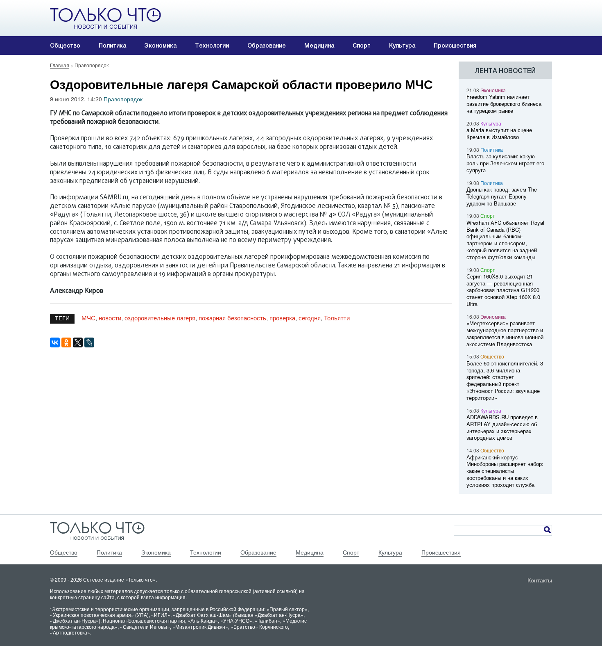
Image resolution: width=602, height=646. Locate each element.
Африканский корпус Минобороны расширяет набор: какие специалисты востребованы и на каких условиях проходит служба (504, 470)
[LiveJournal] (89, 342)
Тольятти (337, 317)
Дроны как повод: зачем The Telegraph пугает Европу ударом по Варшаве (501, 196)
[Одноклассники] (66, 342)
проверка (282, 317)
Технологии (212, 45)
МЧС (88, 317)
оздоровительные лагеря (159, 317)
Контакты (539, 580)
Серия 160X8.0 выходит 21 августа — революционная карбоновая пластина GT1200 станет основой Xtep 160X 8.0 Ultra (503, 290)
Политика (112, 45)
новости (110, 317)
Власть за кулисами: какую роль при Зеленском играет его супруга (505, 163)
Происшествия (455, 45)
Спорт (362, 45)
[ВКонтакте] (55, 342)
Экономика (161, 45)
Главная (59, 65)
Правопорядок (123, 99)
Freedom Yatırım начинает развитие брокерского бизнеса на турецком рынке (503, 103)
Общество (65, 45)
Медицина (319, 45)
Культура (402, 45)
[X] (78, 342)
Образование (266, 45)
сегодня (310, 317)
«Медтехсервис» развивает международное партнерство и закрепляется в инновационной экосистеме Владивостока (504, 333)
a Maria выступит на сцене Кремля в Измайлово (499, 133)
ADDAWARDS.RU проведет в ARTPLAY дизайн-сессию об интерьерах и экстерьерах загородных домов (502, 427)
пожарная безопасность (232, 317)
